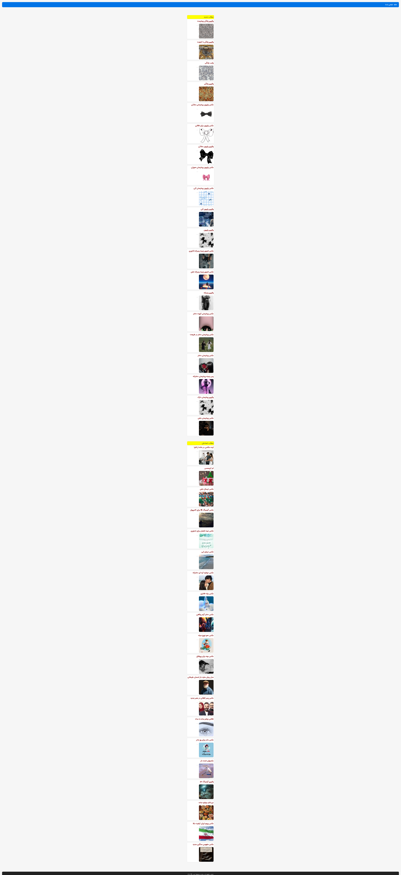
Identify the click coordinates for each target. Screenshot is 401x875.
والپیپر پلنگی (209, 83)
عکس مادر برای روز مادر (205, 739)
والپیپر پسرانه (209, 292)
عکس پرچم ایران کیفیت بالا (203, 823)
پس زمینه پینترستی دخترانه (203, 376)
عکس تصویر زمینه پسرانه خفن (202, 271)
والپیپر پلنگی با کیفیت (205, 42)
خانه (395, 4)
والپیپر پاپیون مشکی (206, 146)
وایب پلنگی (209, 62)
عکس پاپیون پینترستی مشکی (202, 104)
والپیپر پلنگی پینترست (205, 21)
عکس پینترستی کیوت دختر (203, 313)
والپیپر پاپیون (209, 230)
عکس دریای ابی (207, 551)
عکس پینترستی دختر (206, 355)
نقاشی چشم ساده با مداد (204, 719)
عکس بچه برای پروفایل (205, 656)
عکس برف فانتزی (207, 593)
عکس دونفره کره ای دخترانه (203, 572)
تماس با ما (389, 4)
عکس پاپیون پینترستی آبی (204, 188)
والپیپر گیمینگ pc (207, 781)
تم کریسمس (209, 468)
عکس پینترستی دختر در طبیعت (202, 334)
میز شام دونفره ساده (206, 802)
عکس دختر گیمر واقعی (205, 614)
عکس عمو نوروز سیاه (206, 635)
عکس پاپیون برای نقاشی (204, 125)
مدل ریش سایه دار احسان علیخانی (201, 677)
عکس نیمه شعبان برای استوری (202, 530)
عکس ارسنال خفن (207, 489)
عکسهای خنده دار (207, 760)
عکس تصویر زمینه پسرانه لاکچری (201, 251)
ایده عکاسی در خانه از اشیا (204, 447)
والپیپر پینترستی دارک (205, 397)
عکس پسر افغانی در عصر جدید (202, 698)
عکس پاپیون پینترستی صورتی (202, 167)
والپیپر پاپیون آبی (207, 209)
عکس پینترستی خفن (206, 418)
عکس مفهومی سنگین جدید (203, 844)
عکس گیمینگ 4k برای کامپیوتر (202, 510)
